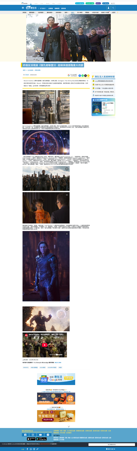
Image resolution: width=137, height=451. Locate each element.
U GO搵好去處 (80, 3)
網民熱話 (56, 438)
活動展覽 (56, 431)
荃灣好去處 (96, 431)
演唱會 (24, 12)
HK (30, 3)
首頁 (24, 70)
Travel (36, 3)
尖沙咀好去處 (71, 431)
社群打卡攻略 (90, 3)
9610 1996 (58, 362)
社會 (109, 431)
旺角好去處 (104, 431)
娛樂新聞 (57, 8)
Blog (53, 3)
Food (42, 3)
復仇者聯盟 (35, 367)
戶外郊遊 (62, 433)
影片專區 (79, 12)
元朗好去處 (88, 431)
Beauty (47, 3)
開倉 (64, 431)
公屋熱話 (50, 8)
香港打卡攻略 (105, 12)
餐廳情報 (56, 433)
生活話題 (30, 70)
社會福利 (69, 433)
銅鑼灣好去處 (80, 431)
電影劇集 (37, 70)
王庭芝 (27, 75)
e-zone (59, 3)
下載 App (106, 3)
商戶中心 (98, 3)
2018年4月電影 (52, 367)
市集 (61, 431)
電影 (60, 367)
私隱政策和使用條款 (45, 444)
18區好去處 (95, 12)
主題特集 (114, 12)
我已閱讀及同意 (112, 444)
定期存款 (63, 8)
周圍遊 (87, 12)
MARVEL (26, 367)
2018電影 (43, 367)
